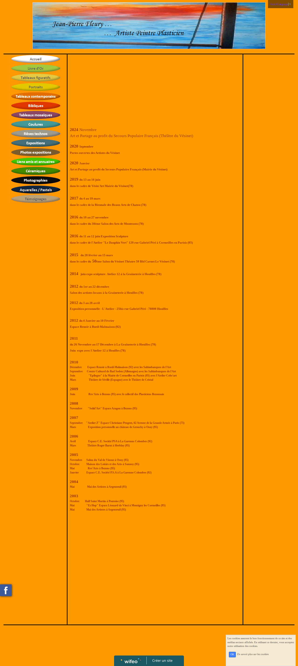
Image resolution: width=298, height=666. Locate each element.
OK (232, 654)
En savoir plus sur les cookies (253, 654)
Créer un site (162, 660)
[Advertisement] (155, 91)
